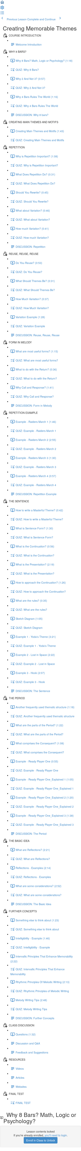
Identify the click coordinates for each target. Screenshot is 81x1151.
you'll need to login (56, 1135)
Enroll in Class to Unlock (40, 1140)
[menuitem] (2, 9)
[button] (2, 3)
